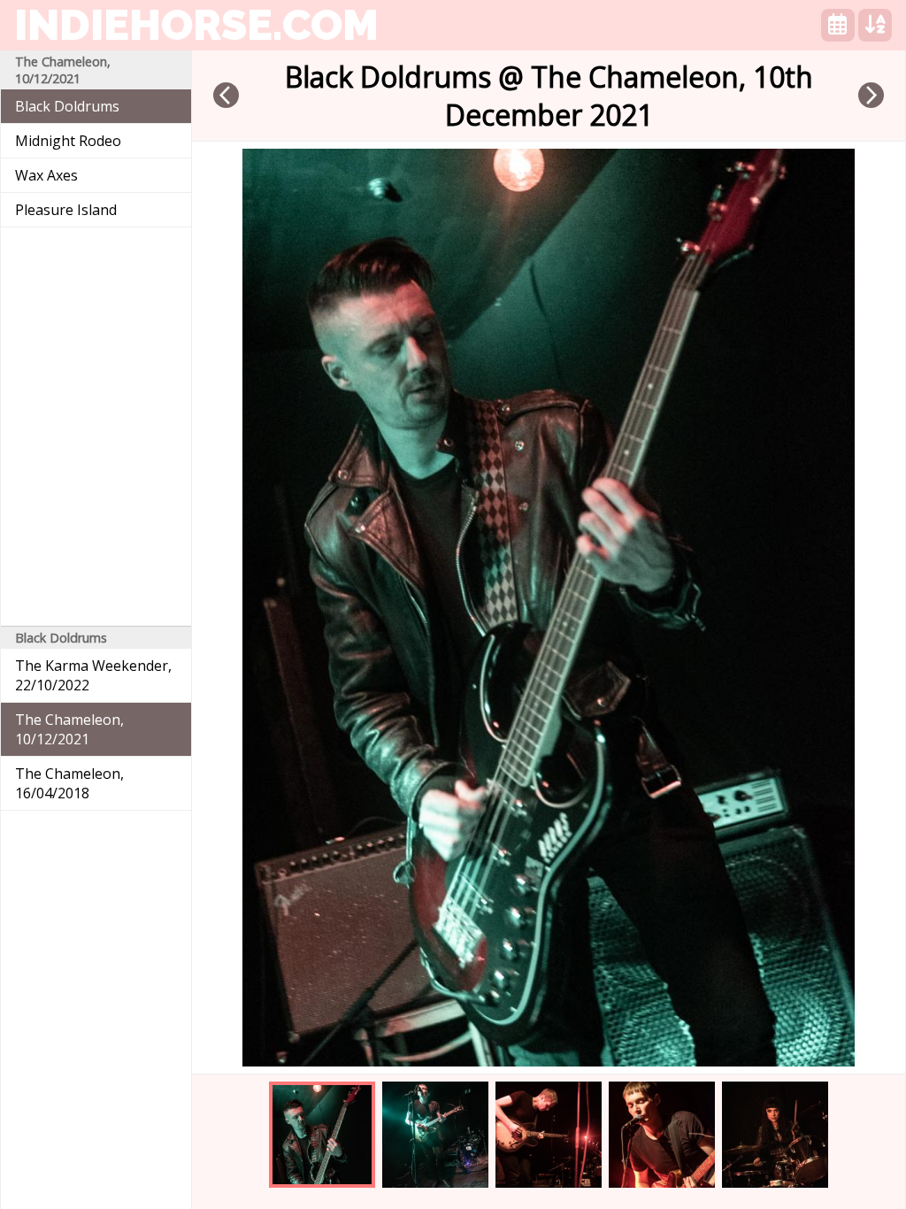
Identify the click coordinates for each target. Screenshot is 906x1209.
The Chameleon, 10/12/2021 (69, 729)
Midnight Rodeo (68, 140)
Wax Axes (46, 175)
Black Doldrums (67, 106)
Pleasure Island (66, 209)
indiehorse (196, 25)
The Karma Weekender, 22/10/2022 (93, 675)
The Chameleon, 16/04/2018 (69, 783)
